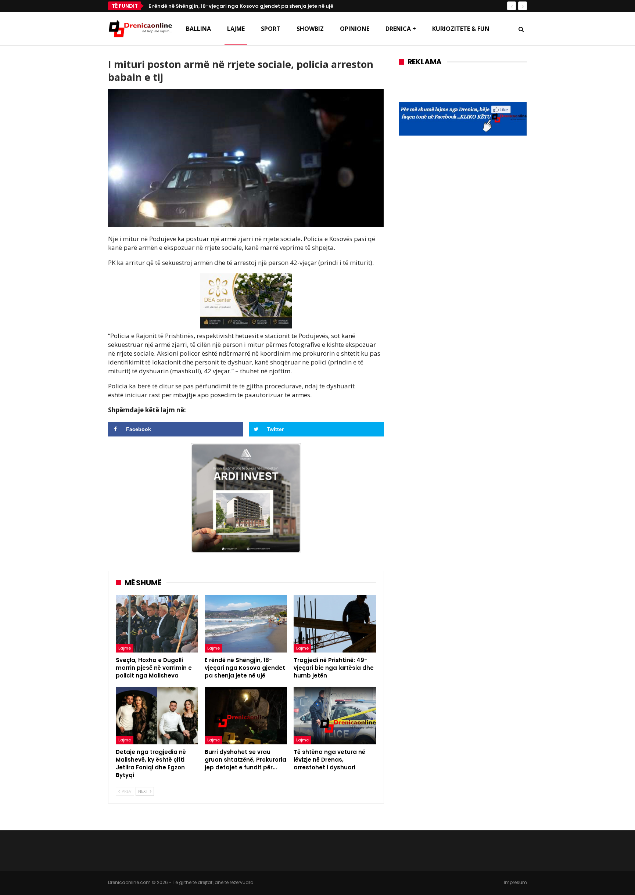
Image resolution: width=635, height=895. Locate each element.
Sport (270, 29)
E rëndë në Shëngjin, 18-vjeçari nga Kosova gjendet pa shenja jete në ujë (240, 6)
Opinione (354, 29)
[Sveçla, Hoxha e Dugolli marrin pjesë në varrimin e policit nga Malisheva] (157, 624)
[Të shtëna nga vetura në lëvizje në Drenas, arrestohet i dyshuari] (335, 715)
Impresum (515, 882)
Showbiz (310, 29)
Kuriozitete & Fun (460, 29)
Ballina (198, 29)
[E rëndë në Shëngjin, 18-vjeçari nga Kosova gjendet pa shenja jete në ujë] (246, 624)
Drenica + (400, 29)
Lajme (236, 29)
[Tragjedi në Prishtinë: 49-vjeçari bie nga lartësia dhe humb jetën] (335, 624)
